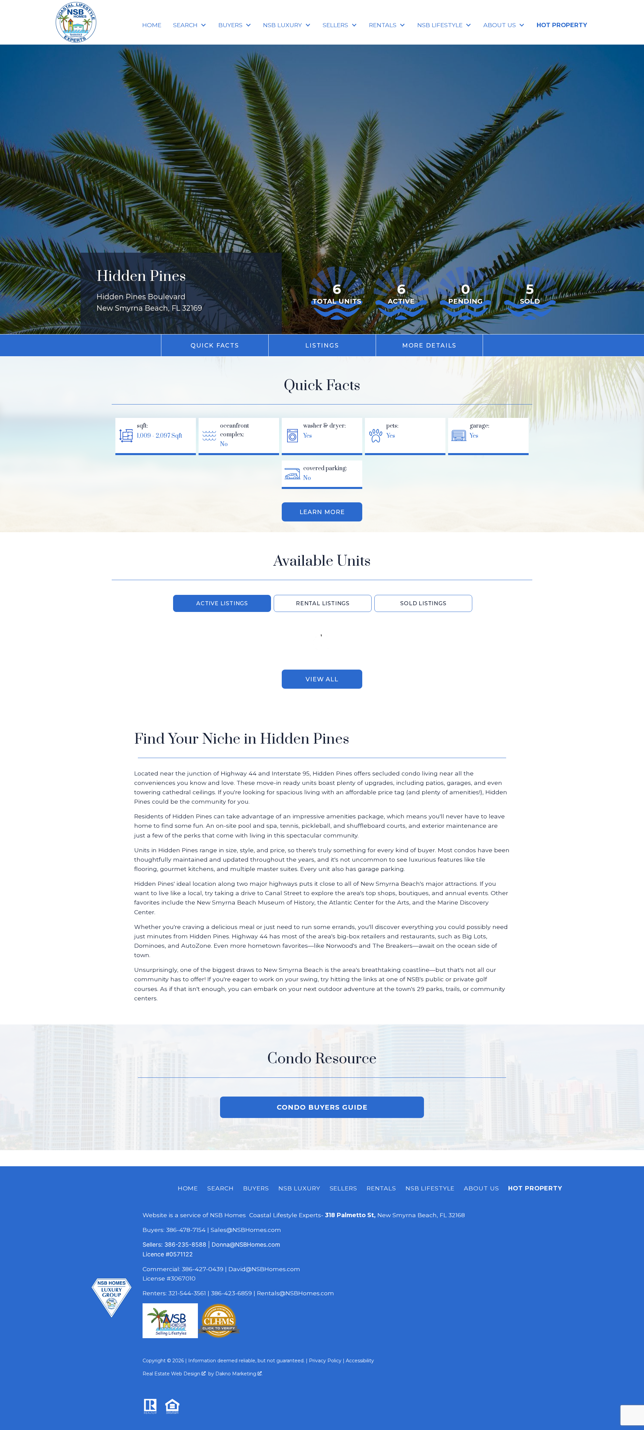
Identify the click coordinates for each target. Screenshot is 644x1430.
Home (151, 25)
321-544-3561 (187, 1293)
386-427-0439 (202, 1268)
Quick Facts (215, 345)
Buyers (256, 1188)
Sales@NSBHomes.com (246, 1229)
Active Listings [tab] (222, 603)
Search (220, 1188)
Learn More (322, 511)
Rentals (381, 1188)
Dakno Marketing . (239, 1374)
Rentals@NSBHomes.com (295, 1293)
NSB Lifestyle (430, 1188)
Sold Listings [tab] (423, 603)
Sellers (343, 1188)
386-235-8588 (185, 1244)
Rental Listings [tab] (323, 603)
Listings (322, 345)
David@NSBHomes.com (264, 1268)
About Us (481, 1188)
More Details (429, 345)
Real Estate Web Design (172, 1374)
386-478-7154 (186, 1229)
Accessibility (360, 1361)
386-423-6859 (231, 1293)
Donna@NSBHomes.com (246, 1244)
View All (322, 679)
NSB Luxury (299, 1188)
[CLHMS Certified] (219, 1336)
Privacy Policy (325, 1361)
